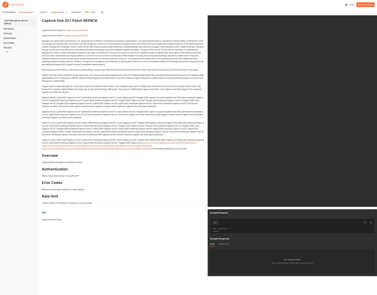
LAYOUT (44, 12)
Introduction (9, 28)
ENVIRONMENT (9, 12)
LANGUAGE (76, 12)
